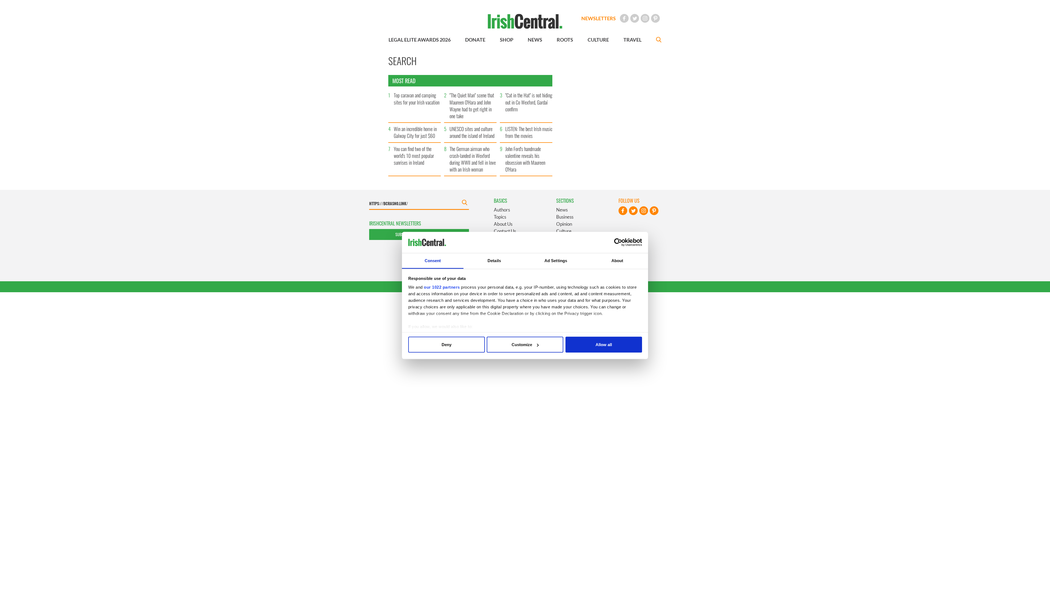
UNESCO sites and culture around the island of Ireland (472, 132)
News (562, 210)
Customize (522, 344)
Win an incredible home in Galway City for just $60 (415, 132)
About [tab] (617, 260)
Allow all (604, 344)
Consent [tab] (433, 260)
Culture (563, 231)
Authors (502, 210)
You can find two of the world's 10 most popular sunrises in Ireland (414, 155)
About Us (503, 224)
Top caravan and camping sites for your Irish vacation (416, 99)
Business (564, 217)
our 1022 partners (442, 287)
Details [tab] (494, 260)
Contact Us (505, 231)
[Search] (658, 40)
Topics (500, 217)
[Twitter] (634, 18)
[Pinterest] (655, 18)
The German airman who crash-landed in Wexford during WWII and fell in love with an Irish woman (473, 159)
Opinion (564, 224)
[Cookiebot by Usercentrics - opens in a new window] (618, 242)
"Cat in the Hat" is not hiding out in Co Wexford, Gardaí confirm (528, 102)
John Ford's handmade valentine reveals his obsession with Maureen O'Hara (525, 159)
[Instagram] (645, 18)
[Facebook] (624, 18)
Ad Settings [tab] (555, 260)
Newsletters (598, 18)
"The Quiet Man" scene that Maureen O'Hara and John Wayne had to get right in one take (472, 106)
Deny (446, 344)
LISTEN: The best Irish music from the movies (528, 132)
